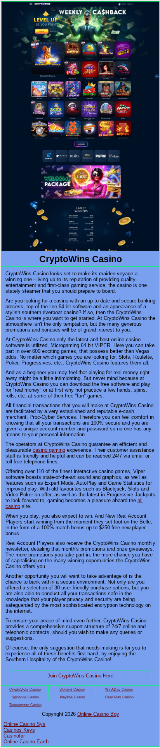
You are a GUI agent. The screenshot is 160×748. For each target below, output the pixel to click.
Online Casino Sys (24, 724)
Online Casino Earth (26, 742)
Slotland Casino (72, 689)
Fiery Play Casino (119, 697)
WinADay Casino (119, 689)
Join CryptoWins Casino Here (80, 676)
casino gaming (49, 450)
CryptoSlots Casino (25, 689)
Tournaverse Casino (25, 705)
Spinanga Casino (25, 697)
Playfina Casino (72, 697)
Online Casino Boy (98, 714)
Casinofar (14, 736)
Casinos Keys (19, 730)
